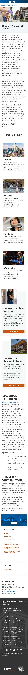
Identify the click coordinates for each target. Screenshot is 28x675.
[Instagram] (14, 650)
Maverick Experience (9, 402)
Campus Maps (8, 621)
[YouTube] (21, 650)
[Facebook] (7, 650)
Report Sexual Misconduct (9, 636)
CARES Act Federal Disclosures (10, 645)
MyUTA (13, 623)
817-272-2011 (6, 605)
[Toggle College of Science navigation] (25, 5)
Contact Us (8, 616)
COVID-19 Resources (17, 646)
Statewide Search (12, 642)
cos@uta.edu (11, 594)
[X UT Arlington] (17, 650)
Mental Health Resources (12, 628)
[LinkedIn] (11, 650)
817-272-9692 (11, 591)
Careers (17, 621)
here (16, 470)
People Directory (10, 619)
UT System (11, 638)
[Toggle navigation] (25, 1)
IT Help (6, 623)
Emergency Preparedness (9, 627)
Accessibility (11, 633)
